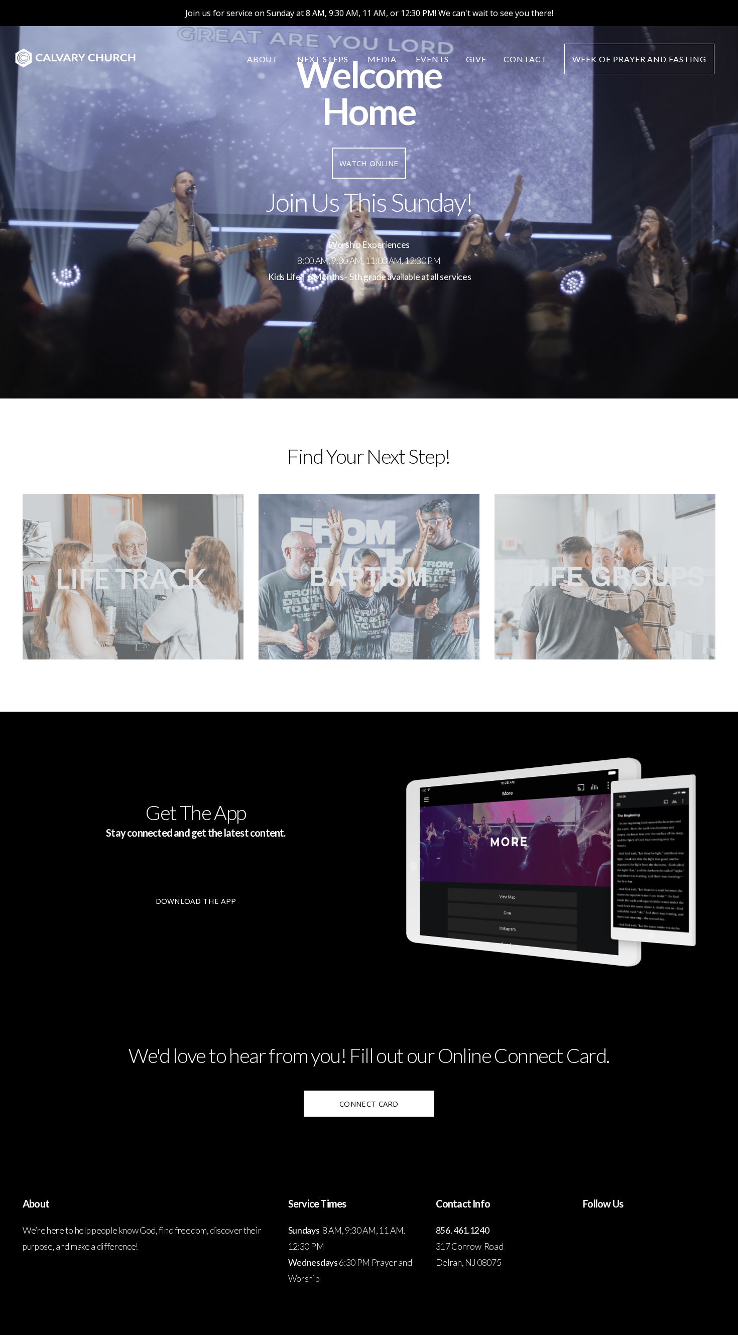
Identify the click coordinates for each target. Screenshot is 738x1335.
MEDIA (383, 59)
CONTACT (525, 59)
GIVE (476, 59)
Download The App (196, 901)
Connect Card (369, 1104)
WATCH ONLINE (369, 163)
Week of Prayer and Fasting (639, 59)
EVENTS (432, 59)
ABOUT (264, 59)
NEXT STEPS (323, 59)
